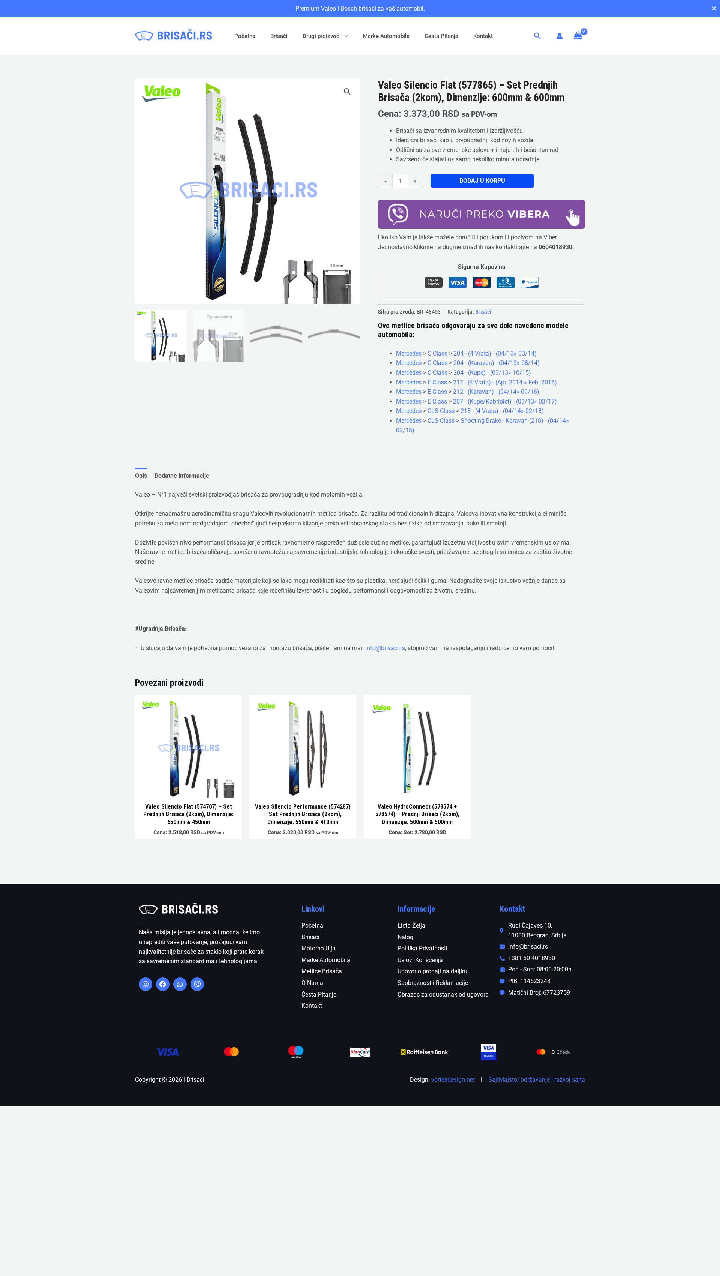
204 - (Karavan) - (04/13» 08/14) (496, 362)
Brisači (279, 36)
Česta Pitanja (441, 36)
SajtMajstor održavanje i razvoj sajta (536, 1079)
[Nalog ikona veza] (559, 36)
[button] (344, 36)
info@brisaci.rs (385, 648)
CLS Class (441, 410)
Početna (244, 36)
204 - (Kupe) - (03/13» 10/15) (492, 372)
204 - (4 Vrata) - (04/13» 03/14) (495, 353)
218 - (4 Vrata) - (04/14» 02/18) (502, 410)
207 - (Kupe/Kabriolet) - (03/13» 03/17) (505, 401)
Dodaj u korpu (482, 180)
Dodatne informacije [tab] (181, 475)
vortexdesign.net (453, 1079)
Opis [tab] (141, 475)
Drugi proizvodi (322, 36)
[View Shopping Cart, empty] (577, 36)
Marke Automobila (386, 36)
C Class (437, 353)
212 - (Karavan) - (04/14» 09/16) (496, 391)
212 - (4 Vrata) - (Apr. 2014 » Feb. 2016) (505, 382)
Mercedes (409, 353)
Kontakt (483, 36)
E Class (437, 382)
